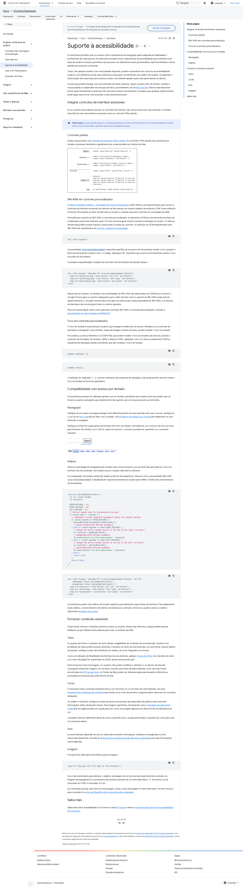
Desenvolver (35, 16)
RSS (175, 872)
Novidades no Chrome (95, 3)
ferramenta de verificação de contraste (85, 692)
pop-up (82, 417)
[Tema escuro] (169, 236)
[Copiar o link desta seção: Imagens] (80, 749)
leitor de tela (142, 87)
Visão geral (8, 16)
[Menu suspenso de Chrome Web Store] (117, 16)
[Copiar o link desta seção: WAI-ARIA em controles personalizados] (115, 199)
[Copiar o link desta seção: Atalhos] (78, 461)
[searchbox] (17, 24)
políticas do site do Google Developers (159, 836)
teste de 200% (145, 656)
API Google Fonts (91, 672)
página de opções (89, 611)
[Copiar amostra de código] (173, 236)
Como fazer (50, 16)
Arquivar (109, 868)
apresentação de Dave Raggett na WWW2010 (88, 313)
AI (61, 16)
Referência (71, 16)
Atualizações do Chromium (117, 860)
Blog (79, 3)
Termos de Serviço (44, 883)
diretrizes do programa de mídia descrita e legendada (125, 738)
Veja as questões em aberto (48, 864)
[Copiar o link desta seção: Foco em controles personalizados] (110, 321)
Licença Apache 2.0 (111, 836)
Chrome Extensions (24, 11)
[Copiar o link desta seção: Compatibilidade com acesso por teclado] (127, 389)
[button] (15, 44)
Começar (21, 16)
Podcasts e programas (115, 872)
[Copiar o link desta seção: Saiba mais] (84, 800)
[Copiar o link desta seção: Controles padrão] (90, 135)
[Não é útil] (174, 38)
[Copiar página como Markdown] (145, 46)
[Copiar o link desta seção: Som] (75, 729)
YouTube (177, 864)
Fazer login (235, 3)
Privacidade (59, 883)
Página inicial (72, 38)
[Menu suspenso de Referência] (79, 16)
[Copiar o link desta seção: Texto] (76, 637)
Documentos (44, 3)
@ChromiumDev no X (183, 860)
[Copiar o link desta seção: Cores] (77, 683)
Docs (6, 11)
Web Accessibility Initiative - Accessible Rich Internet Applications (99, 205)
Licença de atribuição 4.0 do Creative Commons (154, 833)
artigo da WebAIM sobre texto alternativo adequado (109, 792)
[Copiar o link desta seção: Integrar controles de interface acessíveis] (127, 102)
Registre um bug (43, 860)
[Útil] (170, 38)
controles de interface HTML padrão (108, 141)
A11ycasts (121, 807)
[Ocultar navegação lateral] (30, 883)
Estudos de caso (65, 3)
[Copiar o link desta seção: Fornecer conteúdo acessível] (110, 619)
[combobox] (187, 3)
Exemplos (89, 16)
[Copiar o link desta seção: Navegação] (83, 407)
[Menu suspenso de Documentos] (53, 3)
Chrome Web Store (105, 16)
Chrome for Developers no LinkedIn (188, 868)
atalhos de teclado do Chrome (136, 417)
